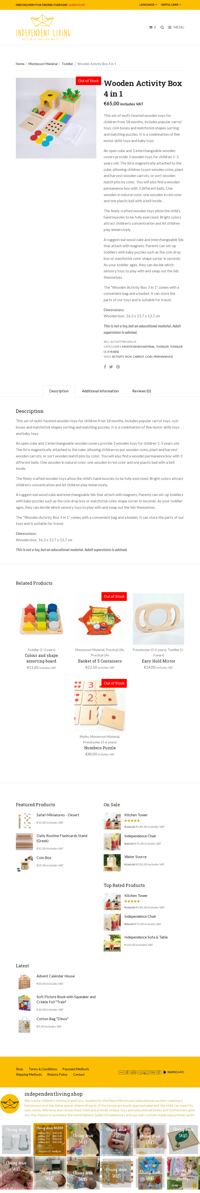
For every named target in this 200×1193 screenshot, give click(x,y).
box (128, 356)
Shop (19, 1069)
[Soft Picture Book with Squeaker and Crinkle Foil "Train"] (24, 1002)
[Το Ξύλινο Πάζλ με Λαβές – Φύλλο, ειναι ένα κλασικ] (183, 1139)
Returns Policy (57, 1074)
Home (20, 64)
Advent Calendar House (56, 976)
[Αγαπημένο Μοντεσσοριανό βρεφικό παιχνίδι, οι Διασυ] (49, 1173)
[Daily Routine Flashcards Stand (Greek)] (24, 841)
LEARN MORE (76, 4)
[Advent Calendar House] (24, 982)
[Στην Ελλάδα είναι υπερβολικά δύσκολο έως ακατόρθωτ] (16, 1139)
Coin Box (44, 857)
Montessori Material (43, 64)
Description (59, 391)
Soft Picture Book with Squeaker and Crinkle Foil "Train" (66, 999)
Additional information (100, 391)
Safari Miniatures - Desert (58, 815)
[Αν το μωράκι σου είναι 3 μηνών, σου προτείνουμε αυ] (83, 1173)
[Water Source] (112, 862)
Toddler (67, 64)
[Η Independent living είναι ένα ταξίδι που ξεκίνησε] (183, 1173)
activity (118, 356)
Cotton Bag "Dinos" (53, 1018)
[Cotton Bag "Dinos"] (24, 1024)
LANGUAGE (147, 4)
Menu (178, 27)
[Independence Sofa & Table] (112, 943)
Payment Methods (76, 1069)
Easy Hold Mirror (158, 660)
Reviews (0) (141, 391)
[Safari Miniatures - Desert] (24, 820)
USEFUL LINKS (170, 4)
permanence (163, 356)
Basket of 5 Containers (100, 660)
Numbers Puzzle (100, 747)
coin (148, 356)
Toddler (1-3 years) (41, 650)
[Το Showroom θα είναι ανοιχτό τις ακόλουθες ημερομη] (49, 1139)
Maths (84, 737)
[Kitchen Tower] (112, 820)
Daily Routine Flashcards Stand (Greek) (62, 838)
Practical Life (115, 650)
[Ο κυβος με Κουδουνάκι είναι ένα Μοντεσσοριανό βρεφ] (16, 1173)
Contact (79, 1074)
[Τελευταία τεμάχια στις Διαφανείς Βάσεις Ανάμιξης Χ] (83, 1139)
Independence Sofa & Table (146, 937)
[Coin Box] (24, 863)
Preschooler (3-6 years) (149, 650)
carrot (138, 356)
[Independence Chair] (112, 842)
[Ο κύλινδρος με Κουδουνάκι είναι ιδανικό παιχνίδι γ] (116, 1139)
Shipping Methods (29, 1074)
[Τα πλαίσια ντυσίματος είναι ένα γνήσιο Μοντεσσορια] (116, 1173)
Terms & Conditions (43, 1069)
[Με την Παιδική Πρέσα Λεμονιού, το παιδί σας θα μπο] (150, 1139)
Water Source (135, 856)
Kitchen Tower (136, 815)
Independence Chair (140, 836)
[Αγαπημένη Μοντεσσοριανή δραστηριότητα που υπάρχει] (150, 1173)
